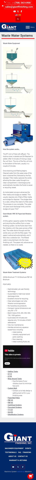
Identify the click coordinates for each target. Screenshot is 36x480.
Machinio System (10, 472)
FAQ (19, 452)
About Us (12, 456)
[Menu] (28, 27)
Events (28, 448)
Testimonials (10, 452)
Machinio (28, 472)
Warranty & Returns (18, 460)
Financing (27, 452)
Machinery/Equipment (14, 448)
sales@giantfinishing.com (19, 6)
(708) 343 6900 (22, 2)
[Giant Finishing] (18, 438)
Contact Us (23, 456)
